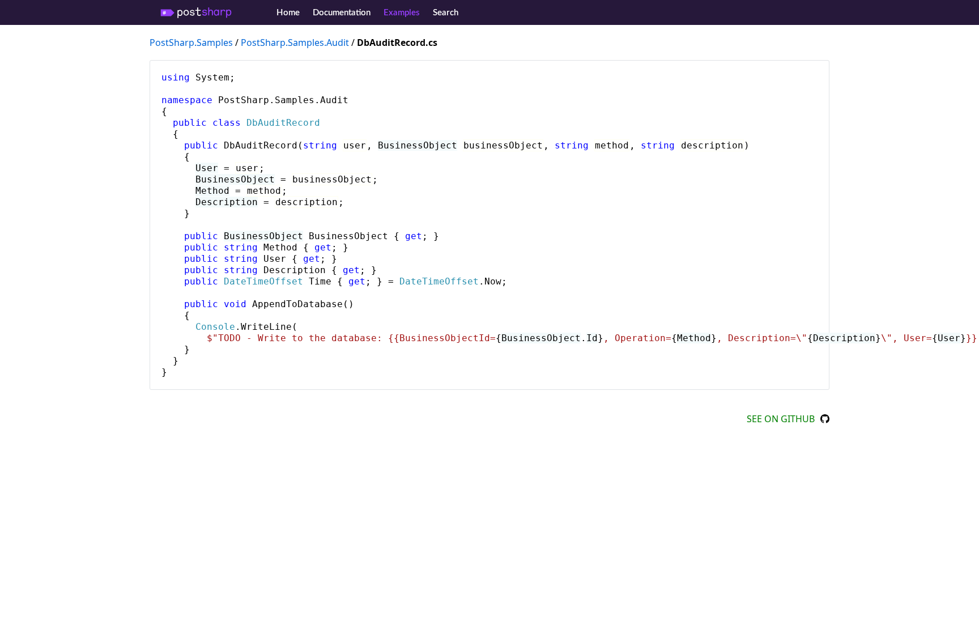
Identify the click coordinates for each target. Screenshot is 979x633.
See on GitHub (781, 419)
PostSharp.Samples (191, 42)
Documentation (342, 13)
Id (592, 338)
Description (226, 202)
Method (212, 190)
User (206, 168)
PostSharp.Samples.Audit (295, 42)
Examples (402, 13)
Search (445, 13)
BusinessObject (417, 145)
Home (288, 13)
